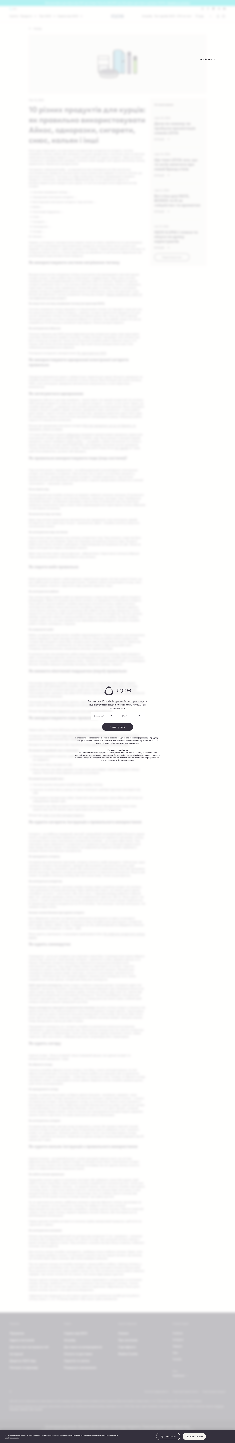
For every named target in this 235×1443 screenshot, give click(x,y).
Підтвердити (117, 727)
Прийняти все (194, 1436)
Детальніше (168, 1436)
